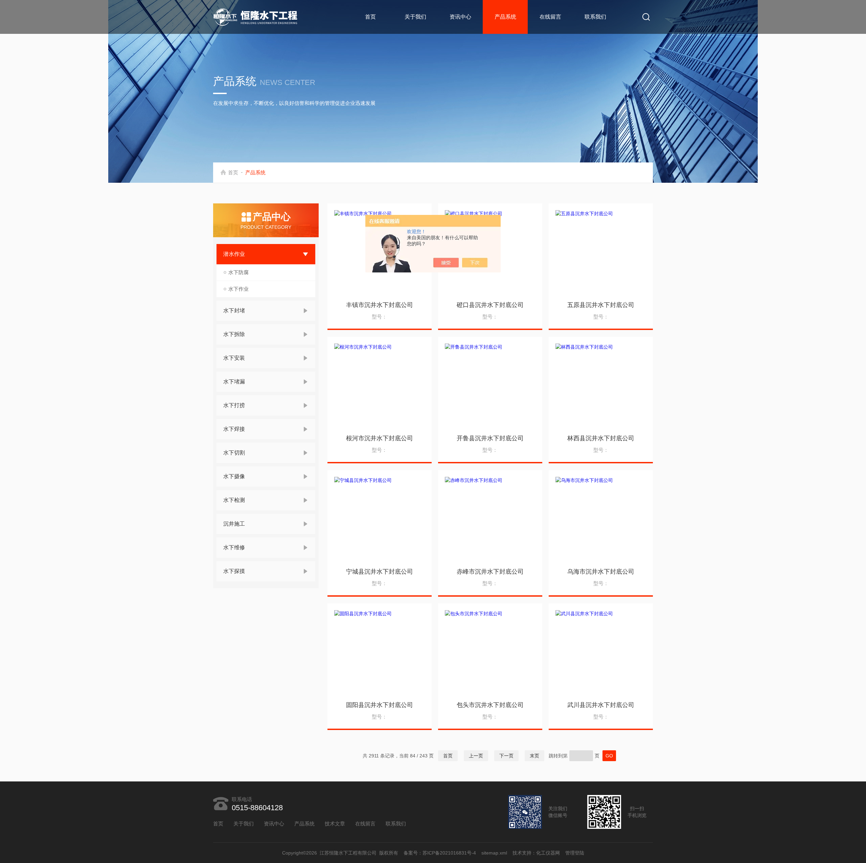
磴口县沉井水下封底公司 (490, 305)
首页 (370, 17)
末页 (534, 755)
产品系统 (505, 17)
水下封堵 (234, 310)
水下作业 (238, 289)
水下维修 (234, 547)
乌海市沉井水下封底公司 (600, 571)
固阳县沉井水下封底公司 (379, 705)
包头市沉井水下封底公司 (490, 705)
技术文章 (335, 823)
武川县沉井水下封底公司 (600, 705)
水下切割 (234, 453)
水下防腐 (238, 272)
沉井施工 (234, 524)
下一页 (506, 755)
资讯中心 (460, 17)
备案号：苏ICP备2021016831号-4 (440, 853)
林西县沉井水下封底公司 (600, 438)
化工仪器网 (548, 853)
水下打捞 (234, 405)
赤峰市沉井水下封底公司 (490, 571)
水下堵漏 (234, 381)
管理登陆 (574, 853)
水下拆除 (234, 334)
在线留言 (550, 17)
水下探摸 (234, 571)
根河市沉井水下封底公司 (379, 438)
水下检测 (234, 500)
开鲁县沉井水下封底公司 (490, 438)
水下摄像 (234, 476)
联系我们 (595, 17)
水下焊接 (234, 429)
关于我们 (415, 17)
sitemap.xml (494, 853)
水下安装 (234, 358)
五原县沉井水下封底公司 (600, 305)
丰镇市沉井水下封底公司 (379, 305)
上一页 (476, 755)
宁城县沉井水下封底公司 (379, 571)
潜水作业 (234, 254)
